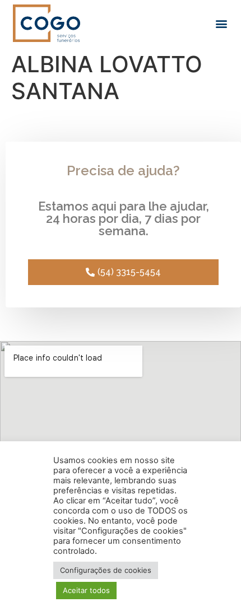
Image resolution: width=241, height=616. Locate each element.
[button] (221, 23)
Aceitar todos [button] (86, 590)
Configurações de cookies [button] (105, 570)
